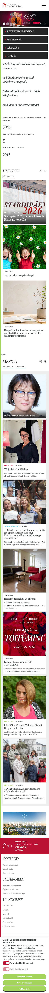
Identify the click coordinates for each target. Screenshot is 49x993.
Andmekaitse (8, 922)
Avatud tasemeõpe (10, 865)
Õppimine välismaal (10, 889)
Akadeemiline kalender (12, 885)
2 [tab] (7, 23)
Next (45, 23)
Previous (40, 23)
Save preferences (24, 983)
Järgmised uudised (45, 171)
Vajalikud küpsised (19, 969)
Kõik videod (21, 367)
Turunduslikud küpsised (21, 963)
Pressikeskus (8, 906)
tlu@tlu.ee (19, 850)
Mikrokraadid (8, 869)
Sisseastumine (8, 873)
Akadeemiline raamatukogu (14, 893)
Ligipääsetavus (9, 926)
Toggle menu (43, 5)
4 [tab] (14, 23)
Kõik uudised (8, 176)
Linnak (5, 910)
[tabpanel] (24, 19)
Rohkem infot (24, 989)
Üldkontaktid (8, 918)
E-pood (6, 914)
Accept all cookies (24, 977)
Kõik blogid (8, 367)
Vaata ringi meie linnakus (24, 823)
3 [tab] (11, 23)
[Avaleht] (19, 5)
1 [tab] (4, 23)
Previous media (40, 361)
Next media (45, 361)
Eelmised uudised (40, 171)
